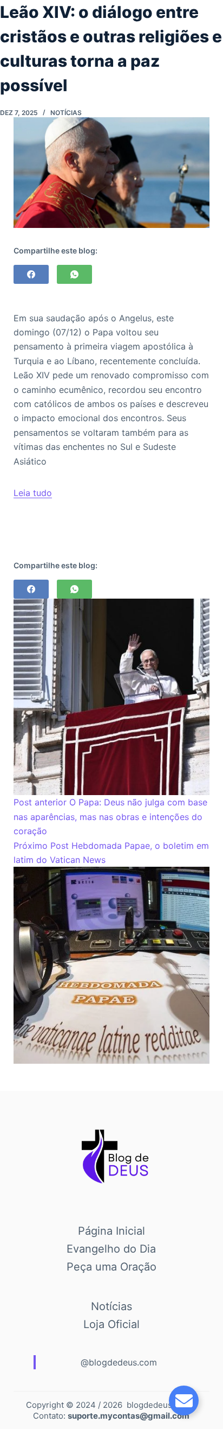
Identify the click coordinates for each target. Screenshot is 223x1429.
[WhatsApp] (74, 274)
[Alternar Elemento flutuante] (184, 1400)
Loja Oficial (111, 1324)
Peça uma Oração (111, 1266)
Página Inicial (111, 1230)
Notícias (66, 113)
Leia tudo (33, 492)
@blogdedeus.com (119, 1362)
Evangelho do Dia (111, 1248)
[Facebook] (31, 274)
